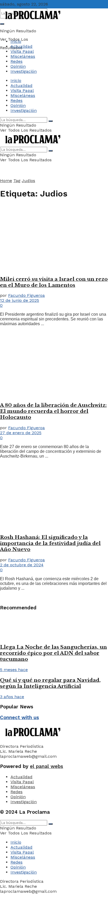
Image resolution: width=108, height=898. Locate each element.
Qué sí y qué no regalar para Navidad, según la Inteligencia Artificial (50, 683)
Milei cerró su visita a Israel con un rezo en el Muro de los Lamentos (54, 282)
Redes (16, 61)
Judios (28, 180)
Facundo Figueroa (26, 295)
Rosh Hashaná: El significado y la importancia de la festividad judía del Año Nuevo (50, 543)
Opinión (18, 66)
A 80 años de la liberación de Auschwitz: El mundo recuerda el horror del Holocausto (53, 411)
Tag (16, 180)
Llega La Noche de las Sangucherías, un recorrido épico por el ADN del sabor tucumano (53, 653)
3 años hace (12, 696)
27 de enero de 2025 (20, 432)
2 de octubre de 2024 (22, 564)
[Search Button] (2, 24)
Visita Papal (22, 51)
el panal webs (46, 766)
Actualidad (21, 46)
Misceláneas (22, 56)
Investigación (23, 71)
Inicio (15, 41)
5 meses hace (14, 669)
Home (6, 180)
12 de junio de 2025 (19, 300)
